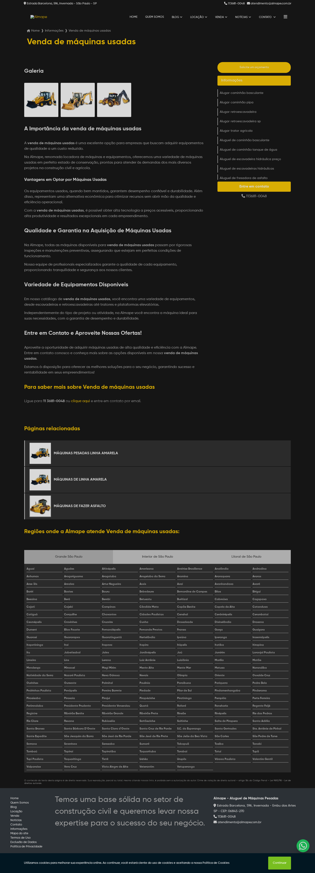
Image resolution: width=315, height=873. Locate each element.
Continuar (279, 862)
